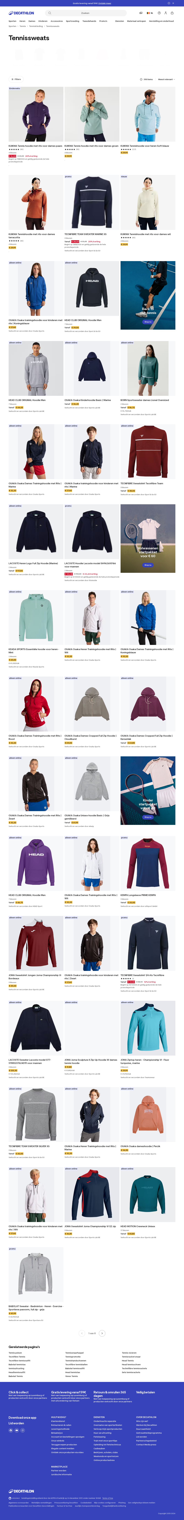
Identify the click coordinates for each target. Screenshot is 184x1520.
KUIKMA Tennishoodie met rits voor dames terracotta (32, 236)
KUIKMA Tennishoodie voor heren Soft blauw (145, 146)
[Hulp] (159, 13)
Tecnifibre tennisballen (76, 1364)
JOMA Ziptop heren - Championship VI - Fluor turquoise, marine (145, 1061)
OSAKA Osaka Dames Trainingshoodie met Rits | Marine (35, 485)
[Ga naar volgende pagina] (102, 1333)
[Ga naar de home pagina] (21, 13)
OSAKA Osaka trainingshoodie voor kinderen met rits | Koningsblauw (36, 322)
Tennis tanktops (81, 65)
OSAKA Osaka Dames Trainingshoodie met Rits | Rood (35, 737)
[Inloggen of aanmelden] (165, 13)
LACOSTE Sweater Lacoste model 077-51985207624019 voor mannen (30, 1061)
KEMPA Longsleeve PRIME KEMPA (138, 895)
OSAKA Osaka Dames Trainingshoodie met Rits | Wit (91, 897)
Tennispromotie (73, 1357)
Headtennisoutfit (17, 1372)
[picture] (36, 114)
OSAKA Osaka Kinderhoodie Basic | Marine (88, 400)
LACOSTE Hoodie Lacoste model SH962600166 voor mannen (90, 565)
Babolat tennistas (17, 1364)
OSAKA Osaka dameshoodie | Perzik (140, 1146)
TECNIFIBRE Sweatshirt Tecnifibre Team (142, 483)
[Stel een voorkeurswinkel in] (141, 13)
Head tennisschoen (131, 1364)
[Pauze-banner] (169, 3)
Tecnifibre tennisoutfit (19, 1360)
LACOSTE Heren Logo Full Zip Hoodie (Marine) (33, 563)
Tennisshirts (40, 65)
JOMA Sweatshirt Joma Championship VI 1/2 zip (90, 1226)
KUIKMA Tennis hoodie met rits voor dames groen (91, 146)
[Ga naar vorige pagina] (82, 1333)
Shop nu (148, 322)
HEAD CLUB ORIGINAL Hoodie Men (83, 320)
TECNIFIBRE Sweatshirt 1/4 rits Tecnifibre (142, 975)
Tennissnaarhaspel (74, 1353)
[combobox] (166, 79)
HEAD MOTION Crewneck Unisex (138, 1226)
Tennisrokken (102, 65)
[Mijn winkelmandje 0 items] (172, 13)
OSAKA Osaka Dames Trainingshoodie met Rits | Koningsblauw (147, 651)
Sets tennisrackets (131, 1372)
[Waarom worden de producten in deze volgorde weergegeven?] (141, 79)
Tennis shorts (18, 65)
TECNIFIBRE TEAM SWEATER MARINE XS (86, 234)
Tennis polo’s (60, 65)
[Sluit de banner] (173, 3)
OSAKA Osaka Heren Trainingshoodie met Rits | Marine (90, 1148)
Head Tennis (128, 1360)
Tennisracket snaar (131, 1357)
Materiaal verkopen (136, 21)
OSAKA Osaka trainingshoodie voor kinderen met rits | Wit (36, 1228)
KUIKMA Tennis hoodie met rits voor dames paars (35, 146)
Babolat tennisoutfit (75, 1368)
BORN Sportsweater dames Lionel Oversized (145, 400)
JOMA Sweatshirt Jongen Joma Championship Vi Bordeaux (35, 977)
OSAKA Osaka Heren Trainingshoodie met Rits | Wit (90, 651)
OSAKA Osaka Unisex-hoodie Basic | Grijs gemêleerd (87, 817)
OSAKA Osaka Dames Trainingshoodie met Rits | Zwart (35, 817)
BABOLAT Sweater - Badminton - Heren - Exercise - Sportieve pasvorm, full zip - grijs (36, 1308)
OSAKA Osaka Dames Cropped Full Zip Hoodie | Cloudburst (91, 737)
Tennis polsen (15, 1353)
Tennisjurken (123, 65)
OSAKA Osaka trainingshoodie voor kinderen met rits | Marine (91, 485)
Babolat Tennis (16, 1376)
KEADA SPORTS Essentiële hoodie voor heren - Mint (34, 651)
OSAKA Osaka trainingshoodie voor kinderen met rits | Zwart (91, 977)
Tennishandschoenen (75, 1360)
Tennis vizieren (129, 1353)
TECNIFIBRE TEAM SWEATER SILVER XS (29, 1146)
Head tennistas (72, 1372)
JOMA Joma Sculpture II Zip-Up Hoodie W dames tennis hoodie (91, 1061)
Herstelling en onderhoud (161, 21)
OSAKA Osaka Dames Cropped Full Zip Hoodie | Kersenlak (147, 737)
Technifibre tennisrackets (134, 1368)
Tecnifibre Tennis (17, 1357)
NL (152, 13)
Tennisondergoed (144, 65)
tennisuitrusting (16, 1368)
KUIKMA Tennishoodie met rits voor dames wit (146, 234)
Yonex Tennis (71, 1376)
